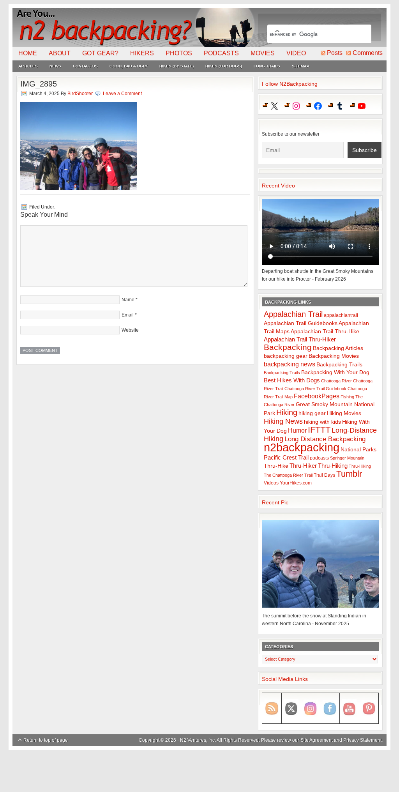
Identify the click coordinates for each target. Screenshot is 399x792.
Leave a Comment (122, 93)
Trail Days (324, 475)
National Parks (358, 450)
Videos (271, 483)
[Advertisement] (199, 771)
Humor (297, 430)
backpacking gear (285, 356)
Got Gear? (100, 53)
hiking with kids (322, 422)
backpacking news (289, 364)
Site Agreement (316, 740)
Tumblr (349, 474)
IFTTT (319, 430)
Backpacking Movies (334, 356)
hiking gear (312, 413)
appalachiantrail (341, 315)
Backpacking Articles (338, 348)
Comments (368, 53)
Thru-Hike (276, 466)
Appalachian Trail (293, 314)
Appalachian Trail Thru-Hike (325, 331)
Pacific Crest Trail (286, 457)
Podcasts (221, 53)
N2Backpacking (134, 27)
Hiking (286, 412)
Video (296, 53)
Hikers (142, 53)
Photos (179, 53)
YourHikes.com (296, 483)
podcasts (319, 458)
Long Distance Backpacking (324, 439)
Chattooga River (336, 380)
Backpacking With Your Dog (335, 372)
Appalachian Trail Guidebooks (300, 323)
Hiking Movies (344, 413)
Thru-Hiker (303, 465)
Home (27, 53)
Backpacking (288, 347)
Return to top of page (45, 740)
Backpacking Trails (339, 364)
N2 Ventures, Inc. (198, 740)
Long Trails (267, 66)
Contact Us (85, 66)
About (60, 53)
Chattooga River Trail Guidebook (315, 388)
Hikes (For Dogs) (223, 66)
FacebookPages (316, 396)
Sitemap (300, 66)
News (55, 66)
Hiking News (283, 421)
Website (130, 330)
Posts (335, 53)
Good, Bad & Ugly (128, 66)
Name (128, 299)
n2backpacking (301, 447)
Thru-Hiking (333, 465)
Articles (28, 66)
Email (128, 315)
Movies (263, 53)
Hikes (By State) (176, 66)
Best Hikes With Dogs (292, 380)
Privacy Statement (362, 740)
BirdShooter (80, 93)
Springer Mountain (347, 458)
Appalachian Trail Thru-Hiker (300, 339)
